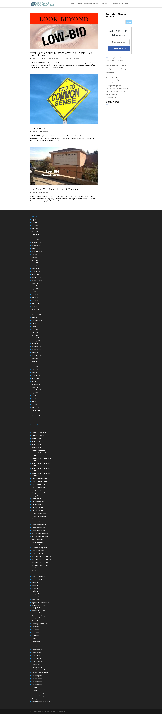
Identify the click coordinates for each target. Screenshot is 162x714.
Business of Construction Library (88, 4)
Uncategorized (36, 699)
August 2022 (35, 358)
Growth (34, 568)
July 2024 (34, 292)
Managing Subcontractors (39, 594)
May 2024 (35, 297)
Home (73, 4)
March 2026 (35, 234)
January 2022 (36, 378)
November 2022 (37, 349)
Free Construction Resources (116, 65)
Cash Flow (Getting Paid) (39, 478)
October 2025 (36, 248)
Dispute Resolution (37, 539)
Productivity (35, 635)
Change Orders (36, 496)
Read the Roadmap (112, 83)
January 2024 (36, 309)
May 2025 (35, 263)
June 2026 (35, 225)
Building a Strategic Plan (113, 86)
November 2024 (37, 280)
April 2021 (35, 404)
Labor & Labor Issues (38, 574)
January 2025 (36, 274)
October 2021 (36, 387)
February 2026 (36, 237)
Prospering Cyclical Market (40, 670)
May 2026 (35, 228)
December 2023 (36, 312)
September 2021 (37, 390)
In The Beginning (111, 97)
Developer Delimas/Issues (40, 533)
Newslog (125, 4)
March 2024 (35, 303)
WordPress (62, 711)
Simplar (33, 58)
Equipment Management (39, 545)
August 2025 (35, 254)
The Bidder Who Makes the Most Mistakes (54, 189)
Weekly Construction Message (72, 58)
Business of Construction (39, 450)
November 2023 (37, 315)
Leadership (45, 58)
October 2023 (36, 318)
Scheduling (35, 687)
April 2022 (35, 370)
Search (128, 22)
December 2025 (36, 243)
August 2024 (35, 289)
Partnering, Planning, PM (39, 624)
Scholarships (116, 4)
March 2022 (35, 372)
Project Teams (36, 652)
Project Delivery (36, 638)
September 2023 (37, 321)
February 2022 (36, 375)
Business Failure (37, 444)
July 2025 (34, 257)
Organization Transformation (40, 603)
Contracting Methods (38, 501)
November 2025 (37, 245)
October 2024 (36, 283)
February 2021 (36, 410)
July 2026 (34, 222)
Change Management (38, 484)
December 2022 (36, 346)
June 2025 (35, 260)
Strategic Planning (111, 94)
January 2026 (36, 240)
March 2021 (35, 407)
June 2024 (35, 294)
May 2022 (35, 367)
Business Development (39, 433)
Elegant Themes (43, 711)
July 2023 (34, 326)
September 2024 (37, 286)
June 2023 (35, 329)
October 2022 (36, 352)
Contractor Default (37, 507)
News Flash (110, 72)
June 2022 (35, 364)
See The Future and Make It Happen (117, 88)
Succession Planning (38, 693)
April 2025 (35, 266)
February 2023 (36, 341)
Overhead (35, 621)
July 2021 (34, 396)
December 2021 (36, 381)
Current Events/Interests (39, 513)
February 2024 (36, 306)
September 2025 (37, 251)
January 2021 (36, 413)
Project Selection (37, 641)
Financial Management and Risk (41, 556)
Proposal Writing (37, 661)
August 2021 (35, 393)
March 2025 (35, 269)
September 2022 (37, 355)
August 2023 (35, 323)
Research (104, 4)
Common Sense (39, 128)
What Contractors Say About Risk (116, 91)
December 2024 (36, 277)
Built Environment (37, 430)
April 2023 (35, 335)
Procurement (56, 58)
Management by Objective (114, 80)
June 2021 (35, 398)
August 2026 (35, 220)
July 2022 (34, 361)
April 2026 (35, 231)
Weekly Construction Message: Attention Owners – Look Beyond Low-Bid (61, 54)
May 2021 (35, 401)
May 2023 (35, 332)
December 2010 (36, 416)
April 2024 (35, 300)
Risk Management (37, 676)
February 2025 (36, 271)
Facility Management (38, 551)
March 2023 (35, 338)
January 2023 (36, 344)
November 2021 (37, 384)
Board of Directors (37, 427)
